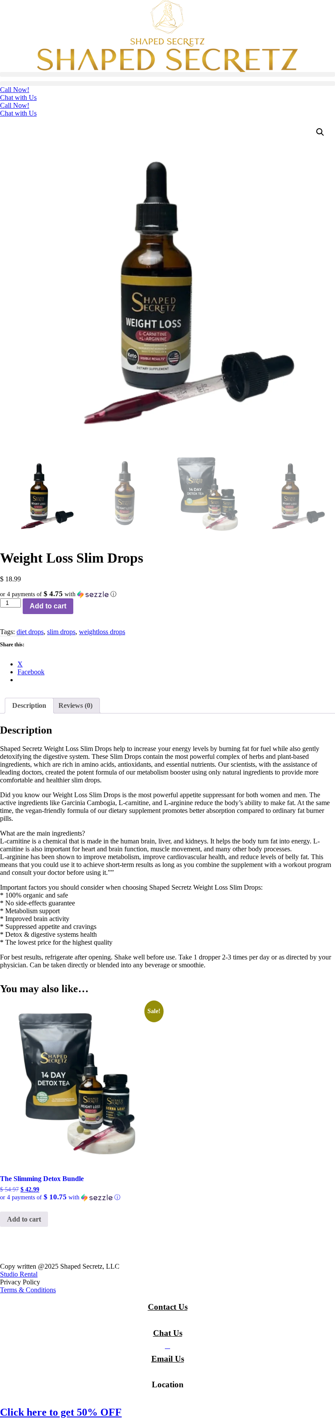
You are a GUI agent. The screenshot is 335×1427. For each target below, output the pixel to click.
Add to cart (48, 606)
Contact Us (168, 1306)
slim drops (61, 631)
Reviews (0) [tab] (75, 705)
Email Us (167, 1358)
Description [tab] (29, 705)
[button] (167, 74)
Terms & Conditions (28, 1290)
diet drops (30, 631)
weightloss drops (102, 631)
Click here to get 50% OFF (61, 1412)
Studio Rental (19, 1274)
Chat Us (167, 1333)
